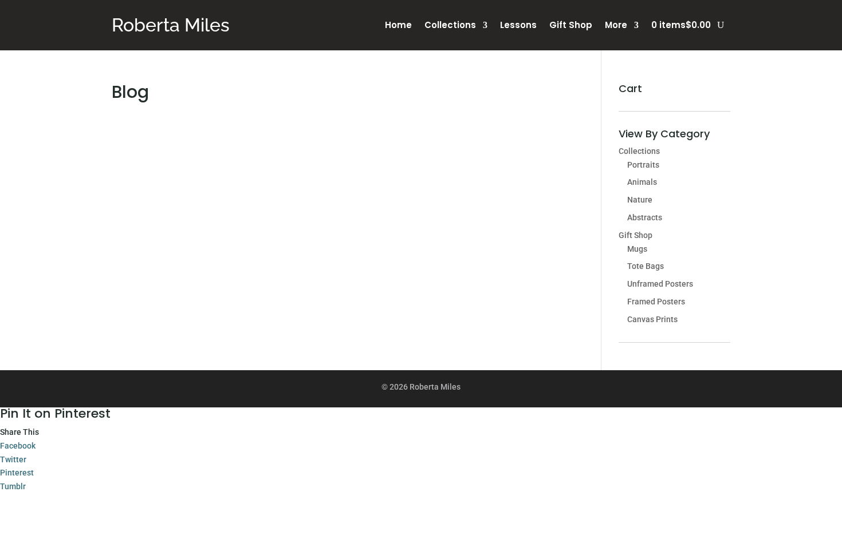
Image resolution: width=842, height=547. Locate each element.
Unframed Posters (660, 283)
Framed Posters (656, 301)
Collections (450, 26)
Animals (642, 182)
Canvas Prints (652, 319)
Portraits (643, 164)
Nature (639, 199)
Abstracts (644, 217)
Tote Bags (645, 266)
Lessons (518, 26)
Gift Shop (570, 26)
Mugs (637, 248)
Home (398, 26)
